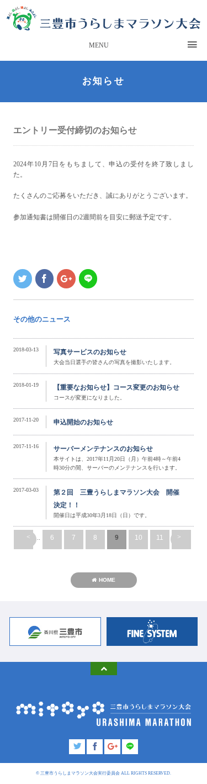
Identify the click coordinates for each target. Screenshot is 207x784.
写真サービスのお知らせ (90, 352)
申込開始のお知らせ (83, 422)
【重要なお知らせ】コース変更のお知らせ (116, 387)
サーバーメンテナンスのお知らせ (103, 448)
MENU (99, 45)
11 (159, 537)
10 (138, 537)
